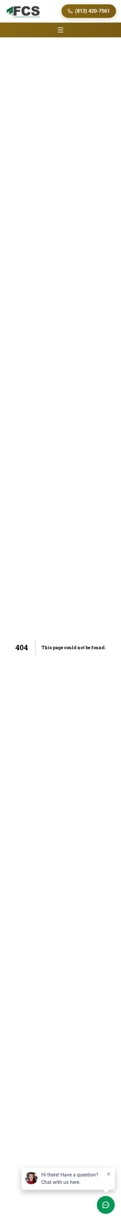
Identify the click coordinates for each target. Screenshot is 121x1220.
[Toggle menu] (60, 30)
